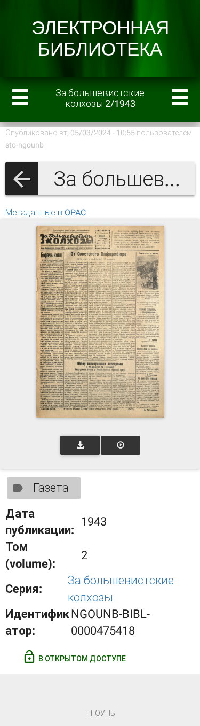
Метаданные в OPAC (45, 212)
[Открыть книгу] (100, 322)
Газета (51, 488)
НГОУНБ (100, 713)
